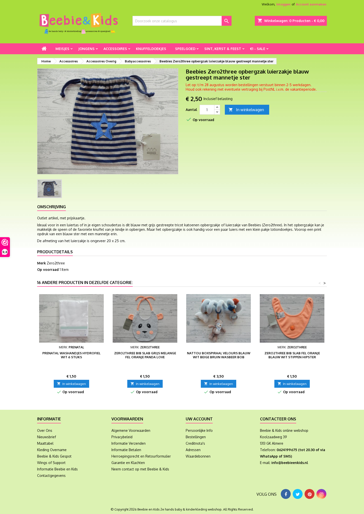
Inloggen (283, 4)
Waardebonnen (198, 456)
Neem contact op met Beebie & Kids (140, 469)
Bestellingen (196, 437)
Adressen (193, 450)
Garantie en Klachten (128, 463)
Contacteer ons (278, 418)
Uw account (199, 418)
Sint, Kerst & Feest (222, 49)
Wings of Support (51, 463)
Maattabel (45, 443)
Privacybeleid (121, 437)
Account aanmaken (311, 4)
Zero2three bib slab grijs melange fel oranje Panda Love (145, 355)
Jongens (86, 49)
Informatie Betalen (126, 450)
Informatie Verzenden (128, 443)
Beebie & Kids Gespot (54, 456)
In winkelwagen (246, 109)
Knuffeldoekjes (151, 49)
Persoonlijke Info (199, 430)
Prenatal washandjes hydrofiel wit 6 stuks (71, 355)
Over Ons (44, 430)
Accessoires (115, 49)
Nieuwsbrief (46, 437)
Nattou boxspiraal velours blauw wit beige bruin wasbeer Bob (218, 355)
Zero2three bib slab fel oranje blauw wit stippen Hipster (292, 355)
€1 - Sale (257, 49)
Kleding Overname (52, 450)
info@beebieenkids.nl (289, 463)
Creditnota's (195, 443)
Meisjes (62, 49)
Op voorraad (48, 269)
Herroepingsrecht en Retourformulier (141, 456)
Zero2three (56, 263)
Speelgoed (185, 49)
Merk (41, 263)
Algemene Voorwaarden (130, 430)
